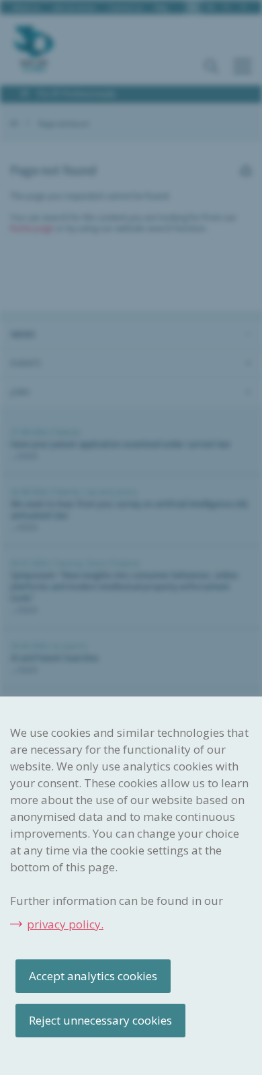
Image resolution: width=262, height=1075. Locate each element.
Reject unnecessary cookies (100, 1020)
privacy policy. (65, 924)
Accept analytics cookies (93, 976)
